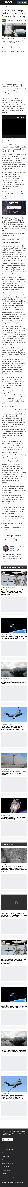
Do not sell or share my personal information (13, 1177)
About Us (4, 1146)
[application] (14, 126)
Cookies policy (6, 1159)
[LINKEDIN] (22, 546)
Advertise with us (6, 1166)
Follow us (14, 47)
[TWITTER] (20, 546)
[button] (25, 2)
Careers (4, 1173)
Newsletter (23, 47)
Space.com (11, 556)
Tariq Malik (10, 20)
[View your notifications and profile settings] (22, 2)
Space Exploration (6, 6)
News (3, 20)
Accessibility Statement (8, 1163)
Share (5, 47)
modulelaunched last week (10, 301)
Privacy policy (5, 1156)
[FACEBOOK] (18, 546)
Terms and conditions (7, 1153)
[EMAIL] (18, 549)
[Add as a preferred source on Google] (7, 1139)
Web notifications (6, 1170)
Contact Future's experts (8, 1149)
